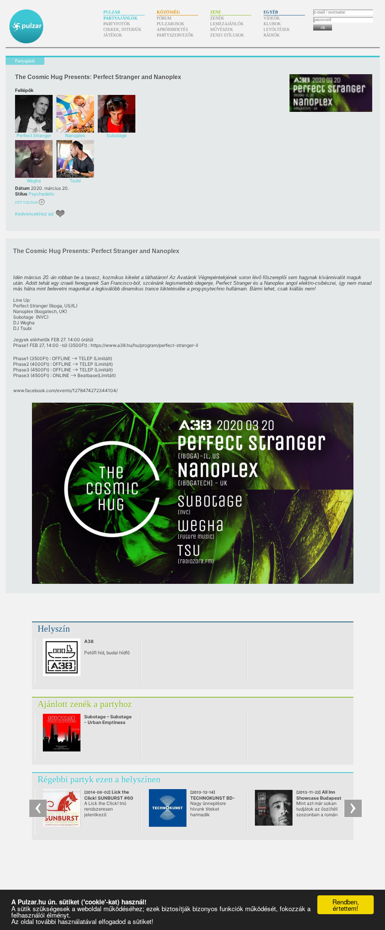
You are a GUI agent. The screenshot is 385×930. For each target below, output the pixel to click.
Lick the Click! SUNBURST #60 (108, 797)
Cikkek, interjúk (122, 29)
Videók (272, 18)
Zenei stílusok (227, 35)
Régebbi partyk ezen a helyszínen (99, 779)
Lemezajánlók (227, 23)
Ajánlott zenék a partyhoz (85, 704)
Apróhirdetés (172, 29)
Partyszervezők (175, 35)
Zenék (217, 18)
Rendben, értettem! (345, 905)
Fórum (164, 18)
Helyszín (54, 629)
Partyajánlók (120, 18)
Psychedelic (42, 194)
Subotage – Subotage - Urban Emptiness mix (108, 722)
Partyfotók (116, 23)
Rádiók (272, 35)
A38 (89, 641)
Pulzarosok (170, 23)
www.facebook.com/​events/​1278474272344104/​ (65, 390)
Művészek (221, 29)
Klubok (272, 23)
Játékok (112, 35)
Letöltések (277, 29)
